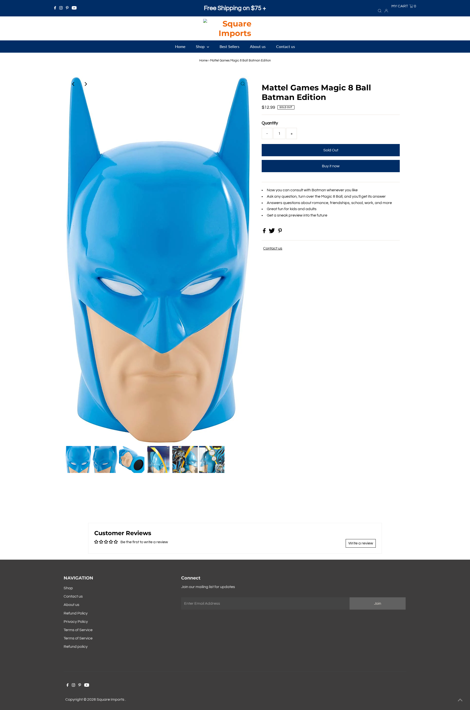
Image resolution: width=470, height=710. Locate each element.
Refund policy (76, 647)
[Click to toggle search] (380, 10)
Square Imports (111, 699)
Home (203, 60)
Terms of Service (78, 630)
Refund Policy (76, 613)
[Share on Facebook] (264, 232)
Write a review (360, 543)
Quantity (270, 123)
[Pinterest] (67, 8)
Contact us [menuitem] (285, 46)
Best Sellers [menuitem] (229, 46)
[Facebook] (55, 8)
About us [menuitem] (258, 46)
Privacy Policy (76, 622)
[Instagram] (61, 8)
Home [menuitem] (180, 46)
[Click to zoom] (242, 84)
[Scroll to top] (460, 700)
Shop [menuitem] (201, 46)
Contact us (272, 248)
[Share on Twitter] (272, 232)
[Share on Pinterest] (280, 232)
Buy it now (331, 166)
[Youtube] (74, 8)
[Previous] (73, 84)
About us (71, 605)
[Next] (85, 84)
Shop (68, 588)
